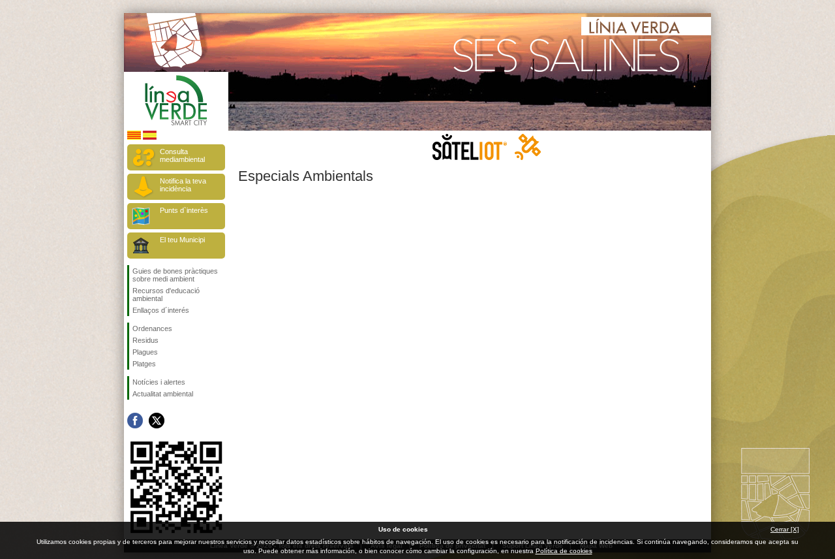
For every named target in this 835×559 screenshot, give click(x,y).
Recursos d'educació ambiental (166, 294)
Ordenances (152, 328)
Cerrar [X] (784, 529)
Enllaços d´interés (160, 310)
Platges (144, 364)
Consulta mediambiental (182, 155)
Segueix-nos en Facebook (135, 420)
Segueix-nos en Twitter (156, 420)
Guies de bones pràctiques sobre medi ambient (175, 275)
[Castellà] (150, 137)
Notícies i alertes (158, 382)
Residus (145, 340)
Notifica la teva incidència (183, 185)
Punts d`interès (184, 210)
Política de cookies (564, 550)
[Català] (134, 137)
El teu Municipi (182, 240)
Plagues (145, 352)
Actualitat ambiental (162, 394)
